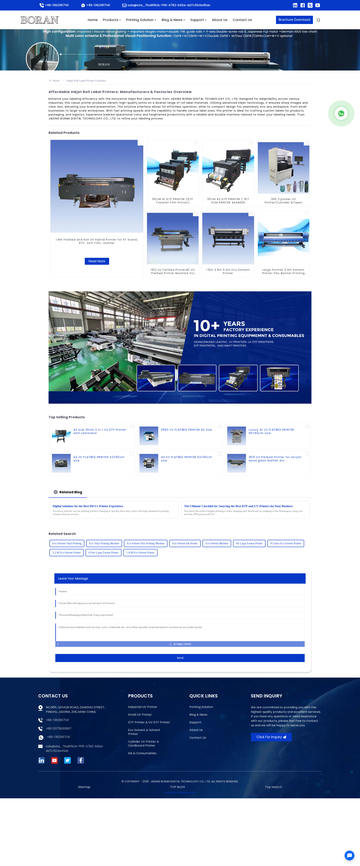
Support (195, 722)
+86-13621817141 (57, 720)
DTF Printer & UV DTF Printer (149, 722)
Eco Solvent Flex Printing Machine (145, 543)
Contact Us (197, 738)
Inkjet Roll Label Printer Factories (86, 80)
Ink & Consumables (142, 753)
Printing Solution (201, 707)
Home (56, 80)
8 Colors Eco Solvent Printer (285, 543)
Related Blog (70, 492)
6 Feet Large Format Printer (103, 552)
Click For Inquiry (269, 737)
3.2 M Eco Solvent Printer (66, 552)
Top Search (273, 787)
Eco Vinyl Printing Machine (104, 543)
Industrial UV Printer (142, 707)
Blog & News (198, 714)
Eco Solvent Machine (217, 543)
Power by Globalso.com (180, 792)
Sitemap (84, 787)
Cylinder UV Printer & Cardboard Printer (143, 743)
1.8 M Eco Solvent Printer (140, 552)
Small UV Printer (140, 714)
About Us (196, 730)
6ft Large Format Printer (249, 543)
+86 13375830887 (58, 728)
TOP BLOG (177, 787)
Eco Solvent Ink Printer (185, 543)
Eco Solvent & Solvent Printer (144, 732)
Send (180, 658)
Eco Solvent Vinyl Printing (66, 543)
